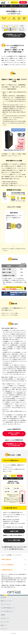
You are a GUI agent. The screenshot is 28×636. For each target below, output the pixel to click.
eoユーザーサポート (5, 622)
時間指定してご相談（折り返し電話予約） (13, 535)
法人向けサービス (5, 618)
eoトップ (3, 555)
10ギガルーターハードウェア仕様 (9, 313)
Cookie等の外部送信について (8, 608)
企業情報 (3, 615)
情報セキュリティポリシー (7, 601)
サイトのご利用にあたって (7, 611)
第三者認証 (3, 597)
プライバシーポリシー (6, 604)
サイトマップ (4, 629)
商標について (4, 625)
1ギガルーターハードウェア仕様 (9, 315)
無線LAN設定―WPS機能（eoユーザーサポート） (13, 185)
